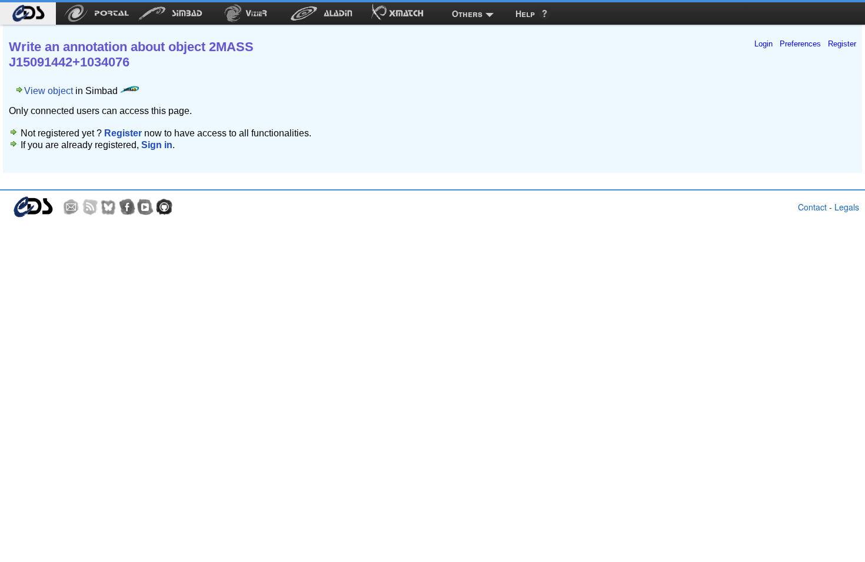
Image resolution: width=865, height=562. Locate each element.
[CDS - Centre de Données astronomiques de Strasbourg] (32, 207)
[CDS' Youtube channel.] (145, 207)
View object (48, 91)
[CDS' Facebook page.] (127, 207)
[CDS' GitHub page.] (164, 207)
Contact (812, 207)
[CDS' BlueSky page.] (108, 207)
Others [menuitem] (467, 13)
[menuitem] (28, 13)
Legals (846, 207)
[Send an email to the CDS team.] (71, 207)
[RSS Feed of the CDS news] (90, 207)
